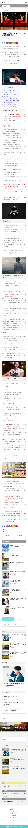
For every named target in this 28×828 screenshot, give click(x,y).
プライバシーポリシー (14, 817)
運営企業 (14, 815)
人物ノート (5, 2)
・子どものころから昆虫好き (10, 106)
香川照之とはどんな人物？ (8, 90)
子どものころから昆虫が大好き (9, 104)
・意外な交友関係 (8, 102)
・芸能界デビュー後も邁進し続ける (12, 94)
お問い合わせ (14, 813)
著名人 (7, 529)
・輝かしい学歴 (8, 92)
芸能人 (5, 6)
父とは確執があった (6, 96)
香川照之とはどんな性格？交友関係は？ (10, 98)
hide (13, 87)
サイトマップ (14, 811)
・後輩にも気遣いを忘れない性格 (11, 100)
